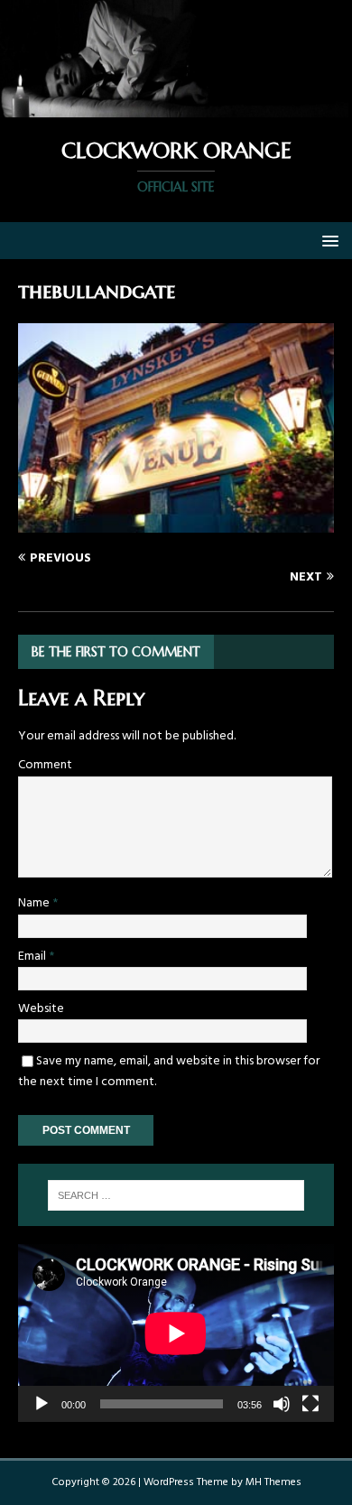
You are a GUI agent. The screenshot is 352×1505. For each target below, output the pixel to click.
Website (41, 1009)
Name (35, 903)
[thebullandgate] (176, 521)
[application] (176, 1333)
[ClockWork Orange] (176, 107)
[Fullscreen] (310, 1404)
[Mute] (282, 1404)
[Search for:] (176, 1195)
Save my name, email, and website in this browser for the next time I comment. (169, 1071)
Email (33, 956)
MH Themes (273, 1482)
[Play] (41, 1404)
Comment (45, 765)
